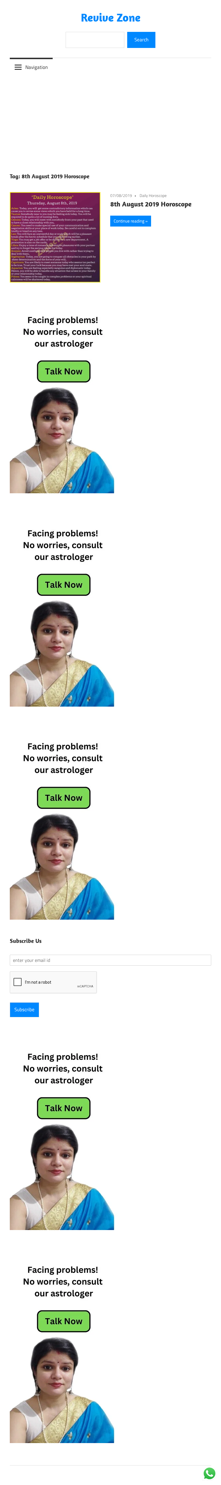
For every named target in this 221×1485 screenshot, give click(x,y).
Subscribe (24, 1009)
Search (141, 39)
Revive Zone (110, 17)
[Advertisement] (110, 119)
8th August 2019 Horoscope (151, 204)
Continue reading (129, 221)
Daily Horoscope (153, 195)
